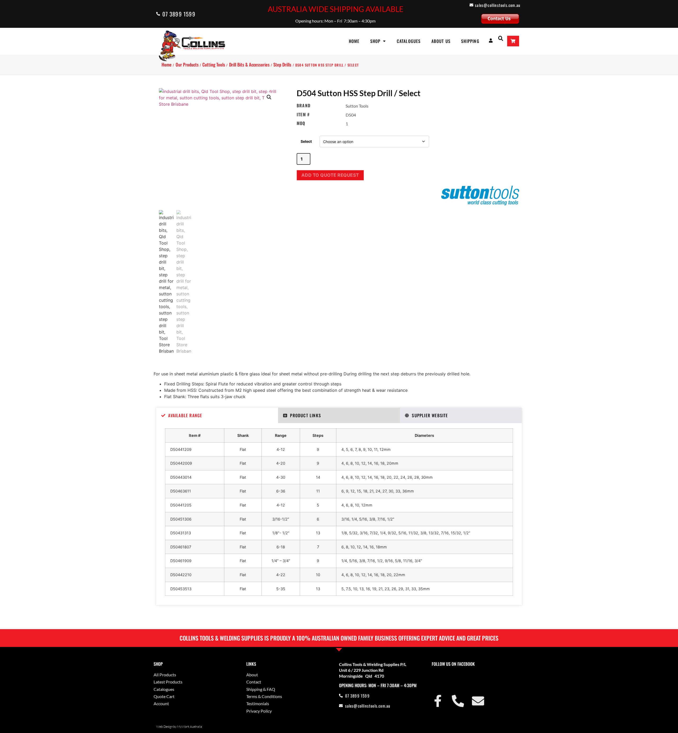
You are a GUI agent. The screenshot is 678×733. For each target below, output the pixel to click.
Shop (375, 41)
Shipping (470, 41)
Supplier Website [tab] (430, 415)
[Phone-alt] (458, 701)
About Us (441, 41)
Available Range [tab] (185, 415)
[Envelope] (478, 701)
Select (306, 141)
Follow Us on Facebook (453, 664)
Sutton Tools (357, 105)
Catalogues (409, 41)
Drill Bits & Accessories (249, 64)
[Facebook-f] (438, 701)
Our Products (187, 64)
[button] (500, 38)
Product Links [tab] (305, 415)
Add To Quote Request (330, 175)
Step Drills (282, 64)
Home (354, 41)
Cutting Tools (213, 64)
